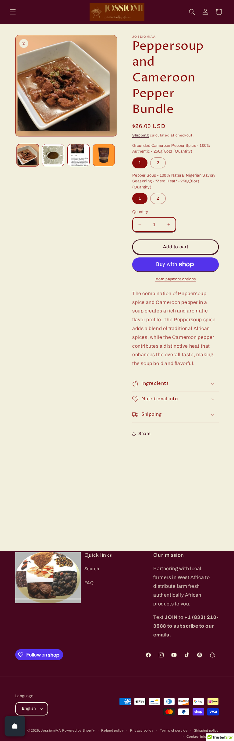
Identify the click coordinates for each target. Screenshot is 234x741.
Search (91, 569)
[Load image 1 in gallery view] (28, 155)
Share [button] (144, 433)
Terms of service (174, 730)
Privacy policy (142, 730)
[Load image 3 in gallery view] (78, 155)
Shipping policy (206, 730)
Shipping (140, 135)
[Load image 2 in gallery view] (53, 155)
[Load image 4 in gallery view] (104, 155)
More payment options (175, 279)
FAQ (89, 583)
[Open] (15, 726)
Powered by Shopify (78, 730)
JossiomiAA (51, 730)
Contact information (202, 736)
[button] (13, 12)
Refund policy (112, 730)
